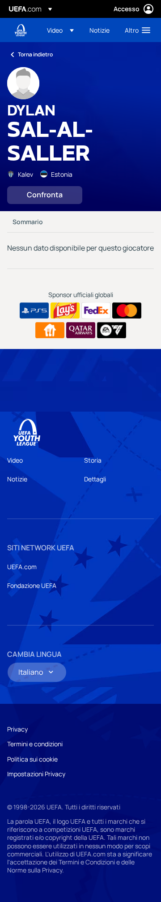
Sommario (28, 221)
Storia (93, 460)
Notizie (17, 479)
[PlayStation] (34, 310)
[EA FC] (111, 330)
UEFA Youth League (20, 30)
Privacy (17, 729)
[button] (60, 30)
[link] (99, 30)
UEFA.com (22, 566)
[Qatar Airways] (80, 330)
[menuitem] (60, 30)
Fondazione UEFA (31, 585)
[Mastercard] (126, 310)
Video (15, 460)
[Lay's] (65, 310)
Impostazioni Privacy (36, 774)
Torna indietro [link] (35, 54)
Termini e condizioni (35, 744)
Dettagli (95, 479)
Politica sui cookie (32, 759)
